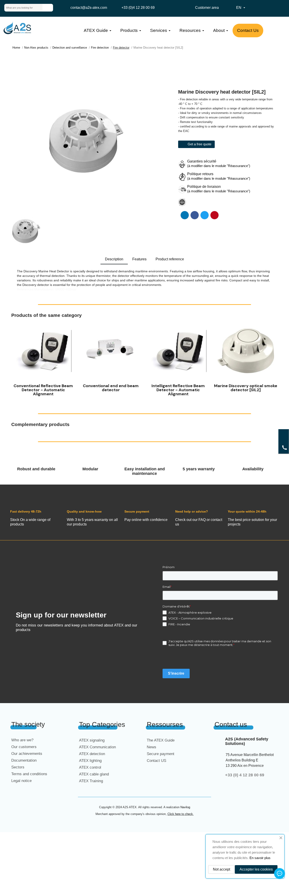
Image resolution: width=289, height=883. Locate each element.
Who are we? (22, 740)
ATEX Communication (97, 747)
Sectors (17, 767)
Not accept (221, 869)
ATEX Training (91, 781)
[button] (16, 360)
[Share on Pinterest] (214, 215)
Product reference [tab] (170, 259)
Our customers (24, 747)
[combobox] (20, 7)
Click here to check (180, 814)
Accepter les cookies (256, 869)
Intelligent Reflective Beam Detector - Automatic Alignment (178, 390)
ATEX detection (92, 754)
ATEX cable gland (94, 774)
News (151, 747)
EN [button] (241, 8)
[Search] (47, 7)
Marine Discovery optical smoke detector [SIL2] (245, 388)
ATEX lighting (90, 760)
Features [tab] (139, 259)
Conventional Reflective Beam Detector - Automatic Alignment (43, 390)
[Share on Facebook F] (194, 215)
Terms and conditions (29, 774)
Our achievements (26, 753)
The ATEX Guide (161, 740)
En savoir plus (259, 858)
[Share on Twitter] (204, 215)
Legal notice (21, 781)
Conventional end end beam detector (111, 388)
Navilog (185, 807)
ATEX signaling (92, 740)
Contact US (156, 760)
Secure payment (160, 754)
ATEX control (90, 767)
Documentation (24, 760)
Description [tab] (114, 259)
